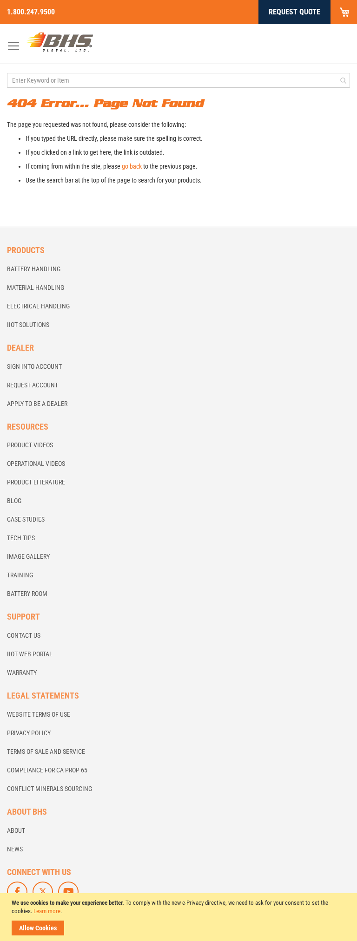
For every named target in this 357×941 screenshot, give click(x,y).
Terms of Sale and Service (46, 751)
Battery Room (27, 593)
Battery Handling (33, 269)
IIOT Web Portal (30, 654)
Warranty (22, 672)
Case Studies (26, 519)
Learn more (46, 911)
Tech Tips (21, 538)
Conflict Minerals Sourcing (49, 788)
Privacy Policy (29, 733)
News (15, 849)
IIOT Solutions (28, 324)
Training (20, 575)
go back (132, 166)
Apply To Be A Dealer (37, 403)
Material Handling (35, 287)
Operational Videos (36, 463)
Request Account (32, 385)
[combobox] (178, 80)
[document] (180, 917)
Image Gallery (28, 556)
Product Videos (30, 445)
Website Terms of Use (38, 714)
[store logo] (60, 42)
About (16, 830)
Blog (14, 500)
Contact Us (23, 635)
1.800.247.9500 (31, 11)
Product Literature (36, 482)
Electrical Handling (38, 306)
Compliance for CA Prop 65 (47, 770)
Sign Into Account (34, 366)
